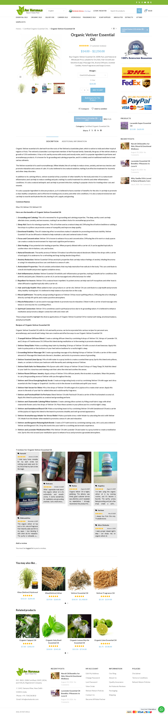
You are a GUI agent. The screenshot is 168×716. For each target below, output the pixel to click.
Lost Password (91, 682)
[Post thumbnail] (125, 149)
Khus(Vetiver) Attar (53, 593)
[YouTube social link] (145, 2)
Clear (93, 80)
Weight (92, 71)
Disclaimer (136, 673)
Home (18, 29)
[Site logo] (30, 10)
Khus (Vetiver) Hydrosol (27, 592)
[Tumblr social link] (151, 2)
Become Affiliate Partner (95, 699)
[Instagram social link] (142, 2)
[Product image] (28, 578)
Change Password (93, 678)
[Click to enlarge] (20, 77)
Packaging (113, 691)
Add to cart (98, 90)
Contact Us (90, 695)
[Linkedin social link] (98, 130)
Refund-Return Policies (95, 691)
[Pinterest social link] (148, 2)
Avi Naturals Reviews (117, 686)
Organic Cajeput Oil (27, 640)
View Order (90, 686)
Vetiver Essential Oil (79, 593)
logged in (29, 548)
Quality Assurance (116, 682)
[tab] (52, 140)
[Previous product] (111, 29)
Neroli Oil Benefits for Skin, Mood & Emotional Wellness (141, 146)
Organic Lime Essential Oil (105, 640)
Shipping (112, 695)
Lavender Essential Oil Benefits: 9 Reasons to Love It (140, 163)
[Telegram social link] (100, 130)
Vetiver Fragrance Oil (105, 593)
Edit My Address (92, 673)
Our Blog (112, 673)
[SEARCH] (139, 10)
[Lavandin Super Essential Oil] (124, 126)
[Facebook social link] (136, 2)
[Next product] (116, 29)
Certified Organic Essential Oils (35, 29)
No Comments (145, 184)
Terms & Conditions (140, 678)
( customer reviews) (98, 46)
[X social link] (139, 2)
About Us (113, 678)
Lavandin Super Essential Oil (140, 124)
